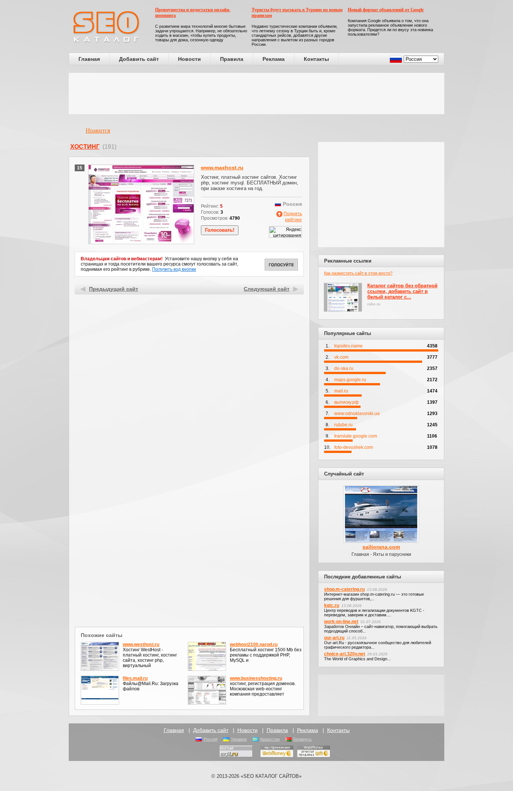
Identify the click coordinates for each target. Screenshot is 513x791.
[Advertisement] (256, 93)
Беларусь (302, 739)
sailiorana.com (381, 547)
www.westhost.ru (141, 644)
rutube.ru (343, 424)
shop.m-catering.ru (344, 589)
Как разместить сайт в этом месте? (358, 273)
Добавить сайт (139, 59)
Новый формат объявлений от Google (386, 9)
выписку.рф (346, 402)
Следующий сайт (267, 289)
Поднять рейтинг (293, 216)
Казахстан (270, 739)
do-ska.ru (343, 368)
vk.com (341, 357)
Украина (239, 739)
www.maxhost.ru (222, 168)
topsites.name (348, 346)
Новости (189, 59)
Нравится (98, 130)
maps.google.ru (350, 379)
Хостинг (85, 146)
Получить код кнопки (174, 269)
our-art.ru (334, 637)
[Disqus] (189, 527)
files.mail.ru (135, 678)
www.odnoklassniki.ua (357, 413)
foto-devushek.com (353, 447)
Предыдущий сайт (113, 289)
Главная (89, 59)
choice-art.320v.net (344, 654)
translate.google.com (355, 436)
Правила (231, 59)
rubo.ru (373, 304)
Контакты (316, 59)
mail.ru (341, 391)
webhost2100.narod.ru (254, 644)
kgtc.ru (331, 605)
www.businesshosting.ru (256, 678)
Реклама (274, 59)
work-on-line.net (341, 621)
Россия (210, 739)
